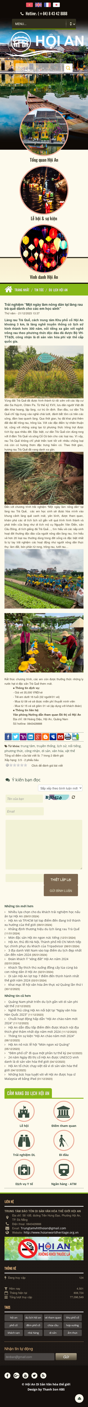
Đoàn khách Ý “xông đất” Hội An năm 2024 (38, 959)
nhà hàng (33, 1333)
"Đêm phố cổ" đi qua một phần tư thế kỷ (37, 1053)
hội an (13, 1317)
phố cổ (14, 1325)
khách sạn (14, 1333)
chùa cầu (53, 1325)
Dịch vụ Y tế (24, 1184)
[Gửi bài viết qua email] (60, 737)
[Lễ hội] (24, 1115)
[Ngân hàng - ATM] (64, 1173)
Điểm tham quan (63, 1126)
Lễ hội (24, 1126)
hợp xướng (72, 1325)
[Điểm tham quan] (64, 1115)
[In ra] (68, 736)
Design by (46, 1389)
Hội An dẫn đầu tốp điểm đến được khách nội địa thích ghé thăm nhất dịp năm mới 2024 (41, 1029)
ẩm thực (73, 1333)
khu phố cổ (72, 1317)
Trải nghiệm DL (24, 1155)
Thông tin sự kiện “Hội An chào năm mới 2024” (41, 1036)
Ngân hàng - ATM (63, 1184)
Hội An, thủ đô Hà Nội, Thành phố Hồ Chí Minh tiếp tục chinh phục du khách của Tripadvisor (42, 944)
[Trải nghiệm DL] (24, 1144)
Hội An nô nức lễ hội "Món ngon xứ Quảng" (39, 1044)
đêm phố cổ (33, 1325)
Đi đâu (64, 1155)
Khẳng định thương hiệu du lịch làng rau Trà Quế (43, 929)
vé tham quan (53, 1317)
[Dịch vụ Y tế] (24, 1173)
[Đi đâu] (64, 1144)
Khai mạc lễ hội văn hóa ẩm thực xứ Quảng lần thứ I (45, 985)
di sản (52, 1333)
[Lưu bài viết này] (75, 737)
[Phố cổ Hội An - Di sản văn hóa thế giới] (44, 44)
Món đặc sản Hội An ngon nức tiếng (33, 938)
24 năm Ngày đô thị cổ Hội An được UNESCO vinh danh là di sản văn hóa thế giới (41, 1059)
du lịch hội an (33, 1317)
